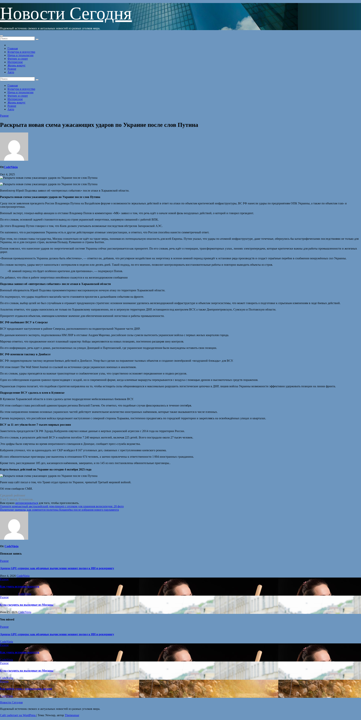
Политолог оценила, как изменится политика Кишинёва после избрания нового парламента (59, 509)
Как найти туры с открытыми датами (26, 688)
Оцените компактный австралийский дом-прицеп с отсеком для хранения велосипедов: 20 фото (62, 506)
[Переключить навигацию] (1, 35)
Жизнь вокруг (17, 65)
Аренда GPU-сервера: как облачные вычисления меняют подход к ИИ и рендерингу (57, 568)
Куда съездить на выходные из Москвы (26, 604)
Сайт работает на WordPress (18, 715)
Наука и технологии (20, 55)
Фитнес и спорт (18, 58)
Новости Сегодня (66, 13)
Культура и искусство (21, 51)
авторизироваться (26, 503)
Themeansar (72, 715)
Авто (11, 72)
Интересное (15, 62)
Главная (13, 48)
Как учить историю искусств (19, 586)
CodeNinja (11, 167)
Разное (12, 68)
